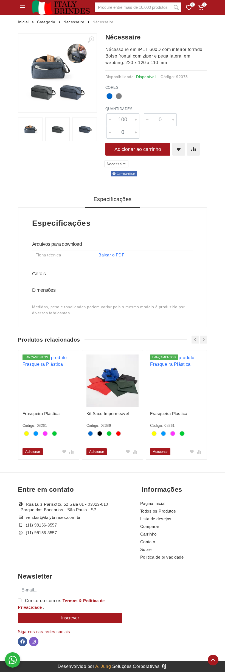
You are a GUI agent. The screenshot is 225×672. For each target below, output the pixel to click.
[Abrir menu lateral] (23, 7)
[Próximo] (203, 340)
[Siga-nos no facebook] (22, 641)
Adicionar (32, 452)
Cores (112, 87)
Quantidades (119, 109)
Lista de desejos (155, 518)
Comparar (149, 526)
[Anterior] (195, 340)
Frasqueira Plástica (41, 413)
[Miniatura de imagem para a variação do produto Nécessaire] (57, 129)
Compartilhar (125, 173)
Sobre (146, 549)
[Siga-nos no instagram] (33, 641)
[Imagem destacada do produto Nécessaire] (57, 73)
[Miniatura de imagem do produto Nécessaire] (30, 129)
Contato (147, 541)
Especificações (113, 199)
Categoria (46, 22)
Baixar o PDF (111, 255)
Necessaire (73, 22)
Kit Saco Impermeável (107, 413)
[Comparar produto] (193, 149)
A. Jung (103, 666)
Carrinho (148, 534)
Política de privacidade (162, 557)
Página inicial (152, 503)
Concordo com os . (61, 604)
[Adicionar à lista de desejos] (178, 149)
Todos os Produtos (158, 511)
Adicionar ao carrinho (137, 149)
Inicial (23, 22)
